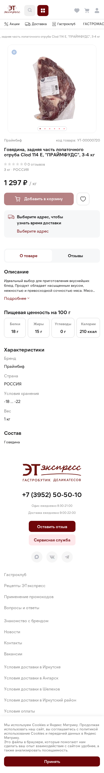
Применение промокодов (29, 596)
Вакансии (13, 653)
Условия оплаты (19, 711)
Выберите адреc (33, 231)
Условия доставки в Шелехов (32, 688)
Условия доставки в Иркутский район (40, 699)
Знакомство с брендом (26, 620)
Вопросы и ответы (21, 607)
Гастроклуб (15, 574)
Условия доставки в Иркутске (32, 666)
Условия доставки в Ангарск (31, 677)
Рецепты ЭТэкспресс (24, 585)
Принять (52, 761)
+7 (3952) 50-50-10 (52, 494)
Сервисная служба (52, 539)
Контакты (13, 642)
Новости (12, 631)
